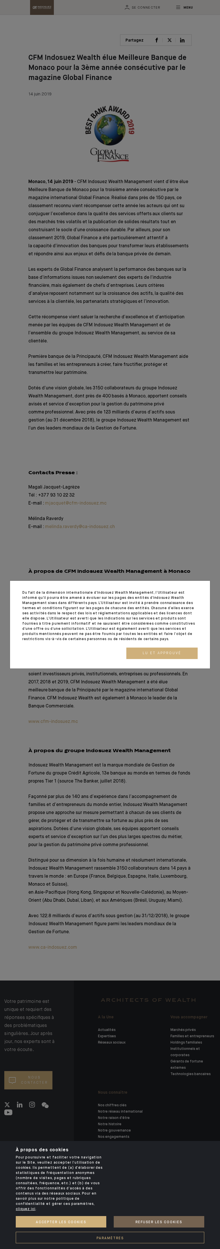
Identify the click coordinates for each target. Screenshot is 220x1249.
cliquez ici (26, 1209)
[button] (162, 653)
